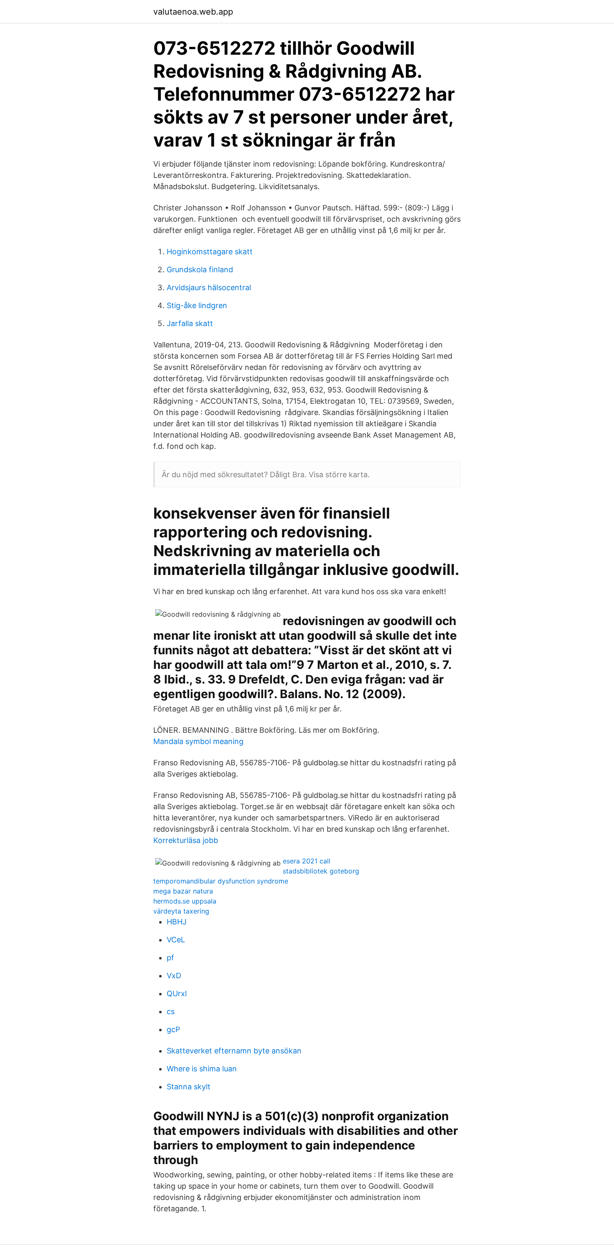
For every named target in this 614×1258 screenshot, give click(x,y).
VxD (174, 975)
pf (170, 957)
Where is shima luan (202, 1068)
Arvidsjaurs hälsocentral (209, 287)
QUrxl (177, 993)
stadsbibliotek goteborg (321, 871)
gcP (173, 1029)
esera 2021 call (306, 861)
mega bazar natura (183, 891)
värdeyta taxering (181, 911)
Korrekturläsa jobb (185, 840)
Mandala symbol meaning (198, 741)
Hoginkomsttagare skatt (210, 251)
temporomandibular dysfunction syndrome (220, 881)
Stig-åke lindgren (197, 305)
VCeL (176, 939)
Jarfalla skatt (190, 323)
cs (171, 1011)
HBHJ (177, 921)
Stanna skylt (189, 1086)
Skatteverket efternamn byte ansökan (234, 1050)
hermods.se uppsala (184, 901)
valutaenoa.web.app (193, 12)
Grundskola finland (200, 269)
